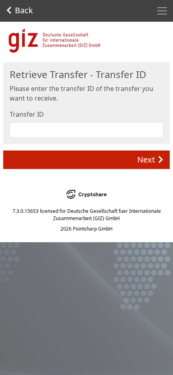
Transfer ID (27, 114)
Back (24, 10)
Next (146, 159)
